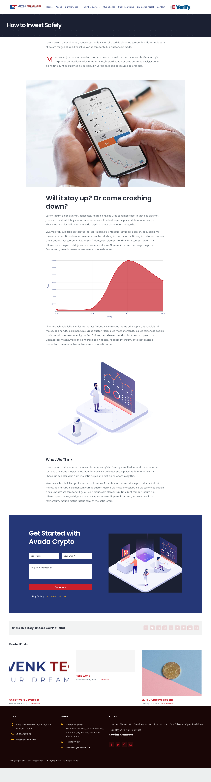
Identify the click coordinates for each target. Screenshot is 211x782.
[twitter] (118, 744)
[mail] (130, 744)
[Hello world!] (105, 661)
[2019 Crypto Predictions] (172, 672)
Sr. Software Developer (24, 700)
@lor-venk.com (28, 739)
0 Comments (34, 703)
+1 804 (19, 734)
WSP (77, 761)
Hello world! (83, 675)
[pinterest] (124, 744)
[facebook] (111, 744)
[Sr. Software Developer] (39, 672)
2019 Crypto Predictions (157, 700)
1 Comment (104, 679)
